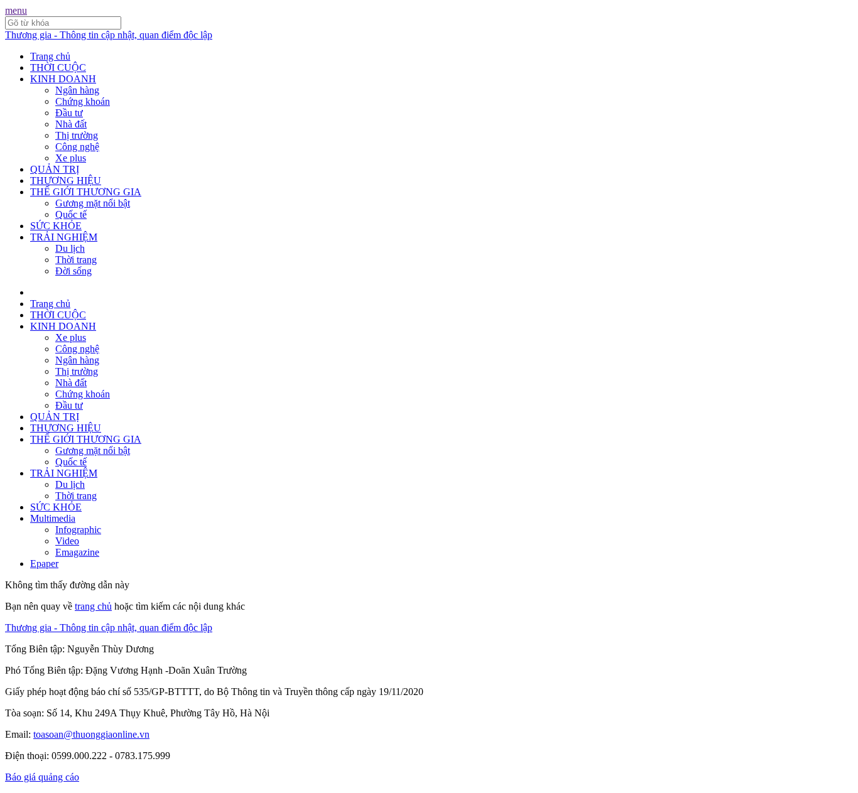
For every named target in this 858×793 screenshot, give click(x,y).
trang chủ (93, 606)
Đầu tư (69, 112)
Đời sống (73, 271)
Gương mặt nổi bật (92, 203)
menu (16, 10)
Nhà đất (71, 124)
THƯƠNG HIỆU (65, 180)
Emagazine (77, 552)
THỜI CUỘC (58, 67)
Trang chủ (50, 56)
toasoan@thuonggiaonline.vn (91, 734)
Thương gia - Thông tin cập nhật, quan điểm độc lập (108, 35)
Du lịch (70, 248)
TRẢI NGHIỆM (63, 237)
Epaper (44, 563)
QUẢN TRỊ (54, 169)
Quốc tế (71, 214)
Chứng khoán (82, 101)
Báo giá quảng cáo (42, 777)
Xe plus (70, 158)
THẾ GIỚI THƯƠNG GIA (85, 191)
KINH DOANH (63, 78)
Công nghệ (77, 146)
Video (67, 541)
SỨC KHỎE (56, 225)
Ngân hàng (77, 90)
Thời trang (76, 259)
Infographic (78, 529)
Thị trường (76, 135)
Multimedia (52, 518)
